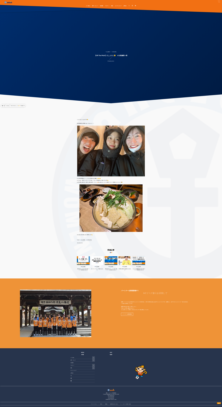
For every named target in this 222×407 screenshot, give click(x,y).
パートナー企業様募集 (127, 314)
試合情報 (72, 362)
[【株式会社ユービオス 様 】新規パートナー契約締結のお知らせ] (83, 260)
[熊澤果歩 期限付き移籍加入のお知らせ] (125, 260)
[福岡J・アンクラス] (8, 2)
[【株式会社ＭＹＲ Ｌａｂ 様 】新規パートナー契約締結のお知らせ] (111, 260)
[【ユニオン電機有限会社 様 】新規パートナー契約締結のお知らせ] (138, 260)
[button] (218, 1)
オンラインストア (73, 370)
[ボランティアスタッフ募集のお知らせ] (97, 260)
